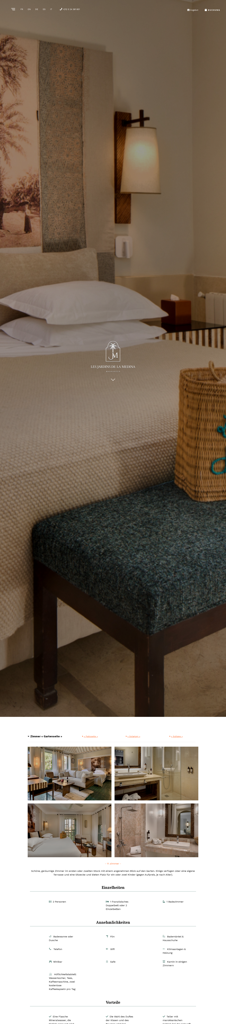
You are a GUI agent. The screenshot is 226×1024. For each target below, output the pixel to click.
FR (21, 9)
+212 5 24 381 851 (71, 9)
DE (36, 9)
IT (51, 9)
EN (29, 9)
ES (44, 9)
